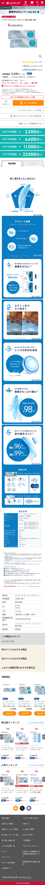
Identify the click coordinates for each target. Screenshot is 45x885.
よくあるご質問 (28, 829)
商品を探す (6, 818)
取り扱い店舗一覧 (8, 840)
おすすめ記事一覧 (8, 846)
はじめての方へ (28, 835)
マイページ (6, 857)
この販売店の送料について (32, 70)
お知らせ (25, 824)
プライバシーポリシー (30, 846)
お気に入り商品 (7, 824)
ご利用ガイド (7, 868)
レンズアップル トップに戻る (29, 110)
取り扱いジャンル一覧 (10, 835)
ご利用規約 (26, 840)
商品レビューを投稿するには (30, 123)
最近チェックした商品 (10, 829)
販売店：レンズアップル (32, 66)
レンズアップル (8, 641)
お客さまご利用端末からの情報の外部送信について (31, 854)
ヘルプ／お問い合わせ (30, 818)
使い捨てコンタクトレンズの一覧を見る (25, 116)
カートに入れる (28, 103)
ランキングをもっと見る (36, 722)
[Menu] (3, 3)
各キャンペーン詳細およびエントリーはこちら (20, 86)
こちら (28, 877)
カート (4, 851)
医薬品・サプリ (19, 8)
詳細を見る (9, 713)
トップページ (5, 8)
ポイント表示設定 (8, 863)
